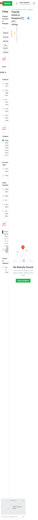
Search (7, 3)
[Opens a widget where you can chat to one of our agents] (13, 508)
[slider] (4, 70)
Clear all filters (23, 281)
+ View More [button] (4, 58)
